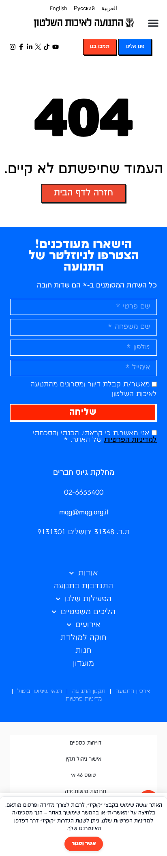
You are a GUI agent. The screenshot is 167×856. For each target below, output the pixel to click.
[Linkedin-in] (29, 46)
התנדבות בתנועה (83, 586)
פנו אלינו (135, 46)
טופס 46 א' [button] (83, 775)
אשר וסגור (84, 843)
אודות (88, 573)
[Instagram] (12, 46)
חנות (83, 651)
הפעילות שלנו (88, 599)
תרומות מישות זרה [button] (85, 791)
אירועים (88, 625)
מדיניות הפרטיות (131, 821)
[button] (153, 23)
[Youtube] (55, 46)
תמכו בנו (99, 46)
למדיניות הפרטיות (130, 439)
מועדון (83, 663)
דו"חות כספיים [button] (86, 743)
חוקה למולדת (83, 638)
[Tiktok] (47, 46)
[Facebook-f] (21, 46)
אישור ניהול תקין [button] (83, 759)
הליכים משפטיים (88, 612)
